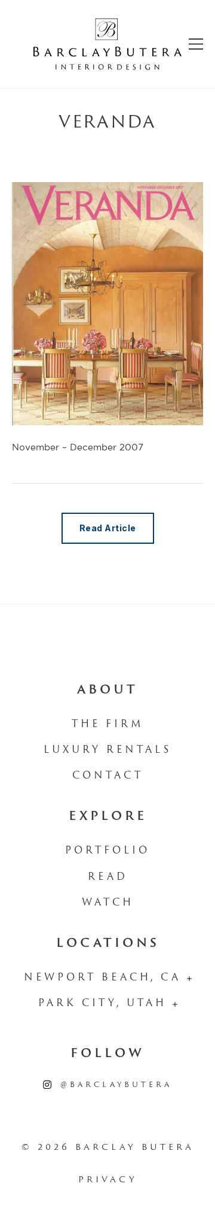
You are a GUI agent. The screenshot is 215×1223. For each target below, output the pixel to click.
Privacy (107, 1180)
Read (108, 877)
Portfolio (107, 851)
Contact (107, 776)
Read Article (107, 528)
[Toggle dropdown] (189, 978)
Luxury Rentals (107, 750)
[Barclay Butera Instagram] (47, 1085)
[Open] (196, 44)
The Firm (108, 724)
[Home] (107, 44)
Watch (108, 903)
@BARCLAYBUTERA (116, 1085)
